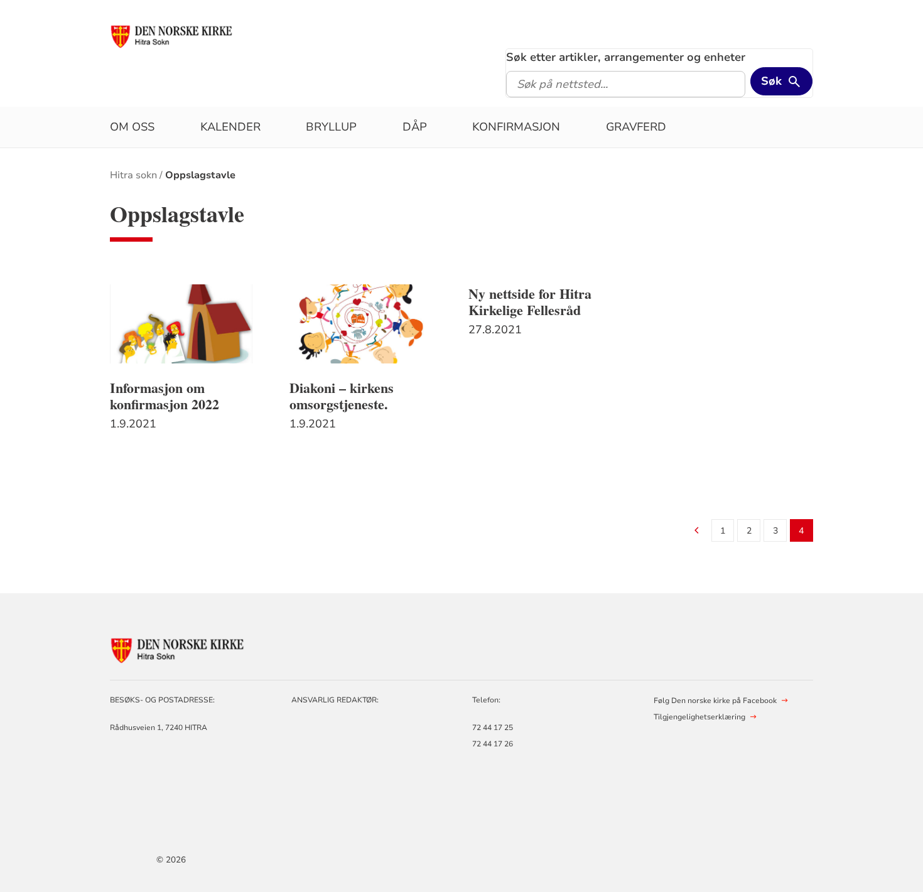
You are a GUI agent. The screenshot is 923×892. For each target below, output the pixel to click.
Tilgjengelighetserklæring (699, 717)
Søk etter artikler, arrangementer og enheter (625, 57)
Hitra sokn (133, 175)
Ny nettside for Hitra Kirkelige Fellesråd (529, 302)
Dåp (414, 126)
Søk (771, 81)
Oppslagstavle (200, 175)
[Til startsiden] (172, 35)
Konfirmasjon (516, 126)
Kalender (230, 126)
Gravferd (636, 126)
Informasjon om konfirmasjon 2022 (164, 396)
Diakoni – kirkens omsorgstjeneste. (341, 396)
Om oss (132, 126)
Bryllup (331, 126)
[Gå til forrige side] (696, 531)
